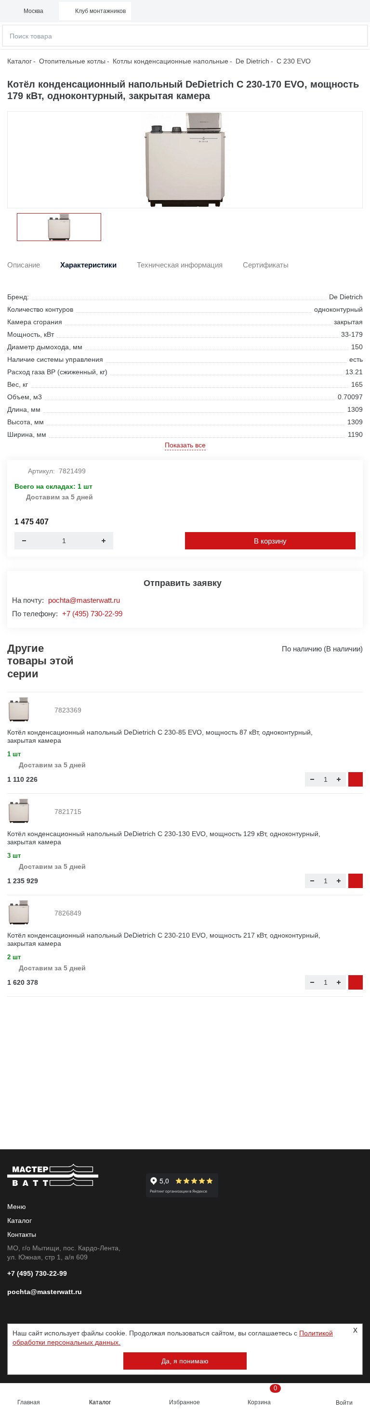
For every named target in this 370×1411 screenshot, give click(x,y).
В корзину (270, 541)
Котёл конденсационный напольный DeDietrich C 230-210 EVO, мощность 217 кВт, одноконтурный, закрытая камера (163, 939)
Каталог (100, 1402)
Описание (23, 265)
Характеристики (88, 265)
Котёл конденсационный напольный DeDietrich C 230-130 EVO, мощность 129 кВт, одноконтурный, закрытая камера (163, 838)
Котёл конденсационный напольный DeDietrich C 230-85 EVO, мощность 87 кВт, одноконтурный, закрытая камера (160, 736)
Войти (344, 1402)
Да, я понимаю (185, 1361)
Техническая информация (180, 265)
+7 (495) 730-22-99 (92, 614)
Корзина (262, 1395)
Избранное (184, 1402)
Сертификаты (266, 265)
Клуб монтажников (100, 11)
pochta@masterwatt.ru (84, 600)
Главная (28, 1402)
